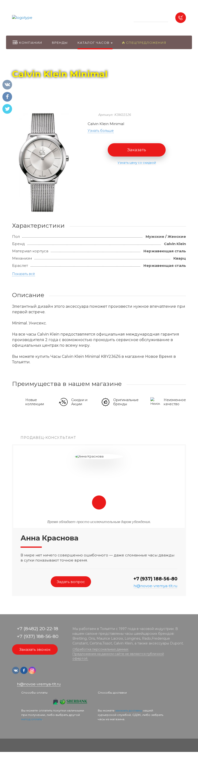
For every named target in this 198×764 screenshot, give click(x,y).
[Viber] (47, 672)
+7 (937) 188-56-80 (155, 579)
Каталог (40, 61)
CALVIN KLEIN (63, 61)
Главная (20, 61)
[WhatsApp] (40, 672)
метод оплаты (31, 719)
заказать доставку (128, 710)
